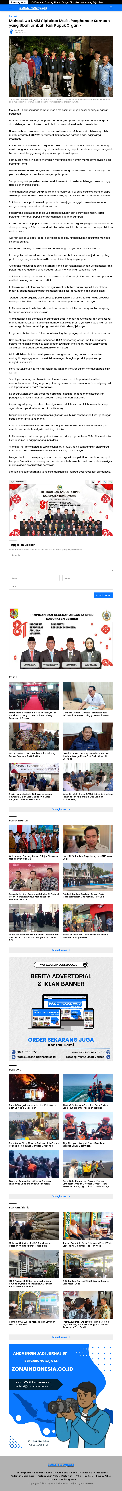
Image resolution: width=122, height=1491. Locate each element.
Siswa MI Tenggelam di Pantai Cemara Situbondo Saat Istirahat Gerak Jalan (30, 1182)
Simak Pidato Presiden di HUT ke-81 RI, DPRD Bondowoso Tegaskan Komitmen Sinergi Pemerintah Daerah (32, 715)
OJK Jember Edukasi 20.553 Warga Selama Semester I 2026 (86, 1282)
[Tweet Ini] (93, 482)
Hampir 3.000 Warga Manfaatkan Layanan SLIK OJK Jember (32, 1323)
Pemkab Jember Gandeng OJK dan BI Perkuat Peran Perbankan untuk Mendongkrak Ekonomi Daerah (34, 897)
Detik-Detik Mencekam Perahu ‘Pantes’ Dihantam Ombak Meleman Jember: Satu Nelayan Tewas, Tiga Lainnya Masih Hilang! (86, 1184)
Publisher (19, 30)
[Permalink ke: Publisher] (11, 31)
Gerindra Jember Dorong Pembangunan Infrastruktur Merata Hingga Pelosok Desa (86, 714)
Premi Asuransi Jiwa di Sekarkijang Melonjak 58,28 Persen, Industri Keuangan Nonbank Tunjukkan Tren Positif (86, 1324)
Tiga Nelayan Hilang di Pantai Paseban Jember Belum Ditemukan (84, 1144)
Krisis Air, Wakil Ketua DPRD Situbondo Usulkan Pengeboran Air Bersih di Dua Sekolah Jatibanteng (88, 797)
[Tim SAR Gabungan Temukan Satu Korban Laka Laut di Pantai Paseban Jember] (88, 1088)
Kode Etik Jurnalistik (57, 1472)
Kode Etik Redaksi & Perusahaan (88, 1472)
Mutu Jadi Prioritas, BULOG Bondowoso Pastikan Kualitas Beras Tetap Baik (30, 1244)
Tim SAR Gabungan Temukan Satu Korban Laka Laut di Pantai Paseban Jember (85, 1106)
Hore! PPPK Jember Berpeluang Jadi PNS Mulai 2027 (87, 857)
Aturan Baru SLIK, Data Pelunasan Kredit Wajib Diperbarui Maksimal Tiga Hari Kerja (87, 1244)
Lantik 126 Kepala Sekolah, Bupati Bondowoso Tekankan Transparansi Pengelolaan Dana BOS (34, 937)
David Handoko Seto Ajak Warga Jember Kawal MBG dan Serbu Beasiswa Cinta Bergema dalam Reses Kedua (31, 797)
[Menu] (11, 7)
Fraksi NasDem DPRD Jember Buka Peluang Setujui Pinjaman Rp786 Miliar (32, 754)
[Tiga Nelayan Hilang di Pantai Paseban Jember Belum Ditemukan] (88, 1126)
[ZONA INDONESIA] (33, 7)
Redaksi (38, 1472)
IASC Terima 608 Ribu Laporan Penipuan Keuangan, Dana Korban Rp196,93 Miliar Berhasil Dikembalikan (30, 1284)
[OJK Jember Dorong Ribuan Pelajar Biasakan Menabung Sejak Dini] (34, 839)
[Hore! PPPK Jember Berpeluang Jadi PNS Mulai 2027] (88, 839)
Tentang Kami (23, 1472)
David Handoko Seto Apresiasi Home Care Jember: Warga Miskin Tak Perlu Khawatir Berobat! (85, 756)
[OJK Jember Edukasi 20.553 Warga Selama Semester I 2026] (88, 1264)
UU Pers (89, 1475)
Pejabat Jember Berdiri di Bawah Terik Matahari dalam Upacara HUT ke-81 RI (83, 895)
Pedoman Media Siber (22, 1475)
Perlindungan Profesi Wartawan (55, 1475)
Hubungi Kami (68, 1479)
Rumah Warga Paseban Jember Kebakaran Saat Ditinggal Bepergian (32, 1106)
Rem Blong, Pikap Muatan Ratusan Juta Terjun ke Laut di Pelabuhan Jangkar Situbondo (34, 1144)
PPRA (78, 1475)
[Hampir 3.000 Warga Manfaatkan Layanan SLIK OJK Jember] (34, 1305)
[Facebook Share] (87, 482)
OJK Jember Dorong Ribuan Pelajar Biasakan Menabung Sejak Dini (33, 857)
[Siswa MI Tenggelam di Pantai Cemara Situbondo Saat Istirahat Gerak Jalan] (34, 1164)
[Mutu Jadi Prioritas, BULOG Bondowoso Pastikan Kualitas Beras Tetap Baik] (34, 1226)
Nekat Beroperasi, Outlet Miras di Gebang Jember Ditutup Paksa (85, 936)
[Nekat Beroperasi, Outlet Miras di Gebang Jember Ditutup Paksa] (88, 918)
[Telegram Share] (105, 482)
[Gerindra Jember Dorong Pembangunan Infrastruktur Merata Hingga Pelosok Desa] (88, 696)
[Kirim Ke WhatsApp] (110, 482)
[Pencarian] (111, 8)
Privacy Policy (103, 1475)
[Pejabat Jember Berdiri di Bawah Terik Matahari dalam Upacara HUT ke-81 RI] (88, 877)
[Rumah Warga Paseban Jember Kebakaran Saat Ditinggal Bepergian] (34, 1088)
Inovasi (13, 16)
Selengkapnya (60, 809)
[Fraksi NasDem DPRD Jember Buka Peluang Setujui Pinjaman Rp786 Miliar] (34, 737)
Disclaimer (52, 1479)
